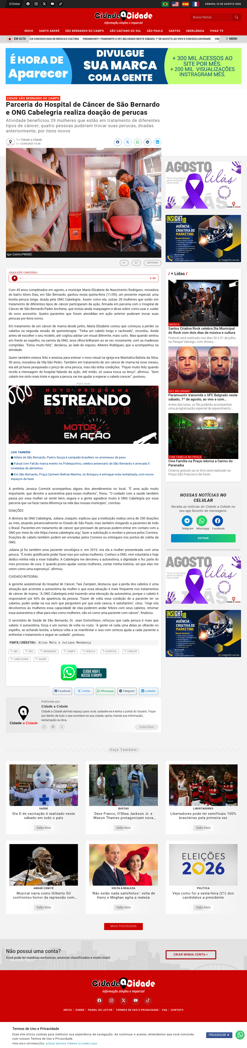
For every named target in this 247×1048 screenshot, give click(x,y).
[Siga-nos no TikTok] (148, 1001)
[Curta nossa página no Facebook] (99, 1001)
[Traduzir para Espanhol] (185, 4)
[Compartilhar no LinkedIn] (157, 142)
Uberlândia (196, 31)
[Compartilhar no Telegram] (147, 142)
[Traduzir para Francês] (196, 4)
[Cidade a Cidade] (123, 17)
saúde (42, 659)
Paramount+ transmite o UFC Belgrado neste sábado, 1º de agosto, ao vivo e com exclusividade (132, 38)
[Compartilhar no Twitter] (127, 142)
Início (30, 31)
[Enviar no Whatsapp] (137, 142)
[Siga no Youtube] (52, 4)
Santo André (51, 31)
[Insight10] (203, 185)
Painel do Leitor (100, 1010)
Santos (176, 31)
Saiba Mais (146, 727)
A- (124, 262)
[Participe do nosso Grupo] (83, 673)
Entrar (15, 4)
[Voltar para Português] (165, 4)
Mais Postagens (123, 926)
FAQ (164, 1010)
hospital (111, 651)
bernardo (50, 651)
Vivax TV (216, 31)
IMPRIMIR (152, 262)
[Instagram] (44, 727)
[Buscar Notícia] (236, 17)
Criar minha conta (189, 954)
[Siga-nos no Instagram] (111, 1001)
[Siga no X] (44, 4)
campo (71, 651)
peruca (90, 651)
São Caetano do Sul (127, 31)
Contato (177, 1010)
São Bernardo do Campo (86, 31)
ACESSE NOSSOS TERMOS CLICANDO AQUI (71, 1043)
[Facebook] (53, 727)
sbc (15, 651)
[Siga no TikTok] (60, 4)
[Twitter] (62, 727)
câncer (132, 651)
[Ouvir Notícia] (15, 278)
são (30, 651)
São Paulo (156, 31)
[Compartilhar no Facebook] (118, 142)
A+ (136, 262)
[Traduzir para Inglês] (175, 4)
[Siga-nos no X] (124, 1001)
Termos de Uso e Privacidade (137, 1010)
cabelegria (21, 659)
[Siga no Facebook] (28, 4)
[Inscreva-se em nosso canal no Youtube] (136, 1001)
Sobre (79, 1010)
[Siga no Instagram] (36, 4)
